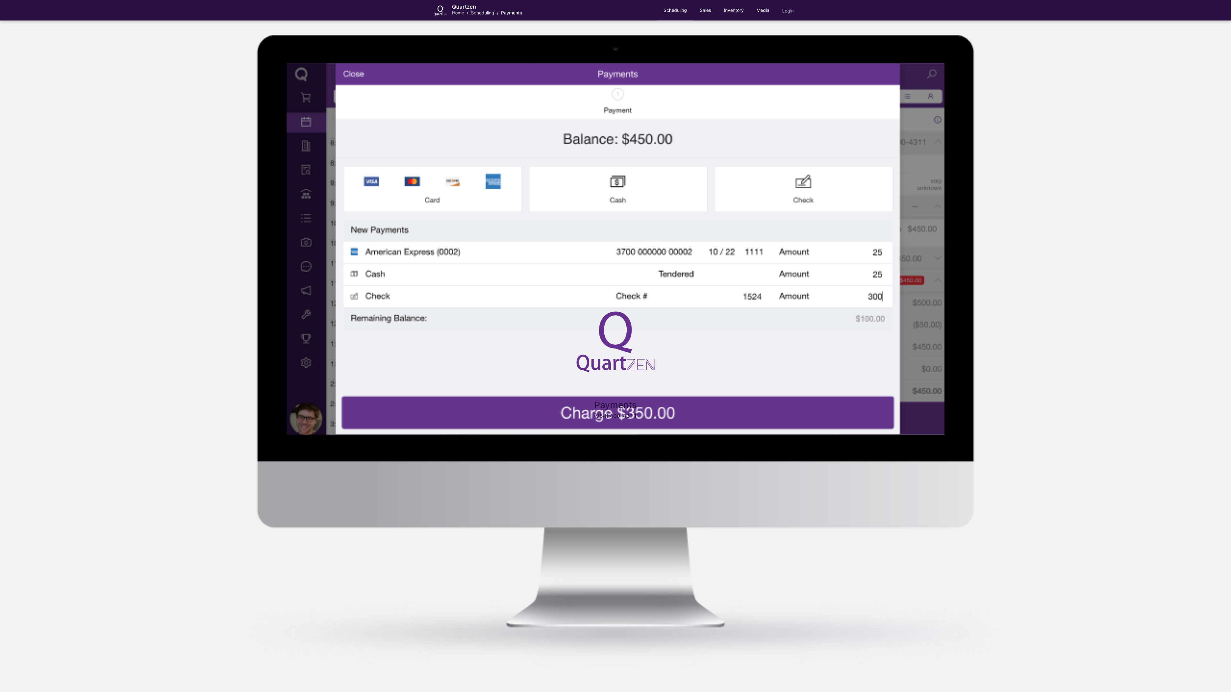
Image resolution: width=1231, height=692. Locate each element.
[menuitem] (675, 10)
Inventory (734, 10)
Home (458, 12)
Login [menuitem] (788, 10)
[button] (675, 10)
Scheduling (482, 12)
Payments (511, 12)
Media (763, 10)
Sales (705, 10)
